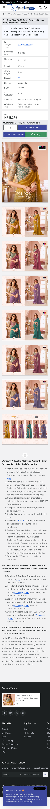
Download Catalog (15, 134)
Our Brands (6, 733)
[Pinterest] (23, 713)
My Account (30, 723)
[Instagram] (10, 713)
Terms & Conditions (10, 744)
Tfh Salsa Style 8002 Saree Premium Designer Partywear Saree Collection (26, 696)
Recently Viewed (9, 688)
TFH (19, 78)
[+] (15, 127)
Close (40, 788)
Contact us (22, 520)
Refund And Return (9, 748)
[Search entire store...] (40, 7)
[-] (6, 127)
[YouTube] (16, 713)
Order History (30, 733)
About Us (5, 729)
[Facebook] (4, 713)
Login (26, 729)
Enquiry (37, 134)
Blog (4, 737)
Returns (27, 737)
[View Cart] (45, 7)
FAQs (4, 752)
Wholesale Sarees (20, 14)
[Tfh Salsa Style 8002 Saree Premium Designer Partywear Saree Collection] (9, 699)
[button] (32, 127)
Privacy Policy (26, 801)
